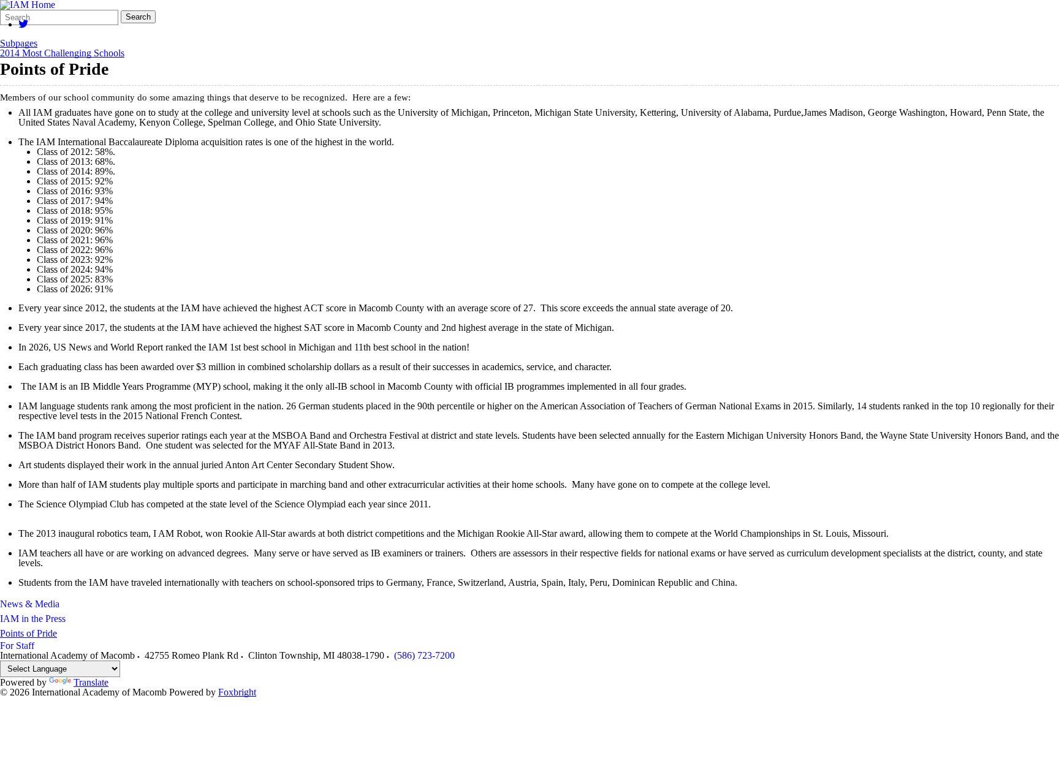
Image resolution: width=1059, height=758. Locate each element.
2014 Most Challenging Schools (62, 53)
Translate (91, 682)
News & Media (29, 604)
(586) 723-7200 (424, 655)
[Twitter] (23, 24)
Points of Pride (28, 633)
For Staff (17, 645)
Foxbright (237, 692)
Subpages (18, 43)
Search (138, 16)
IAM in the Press (33, 618)
